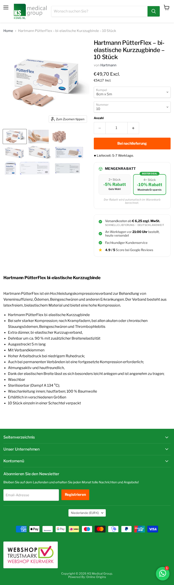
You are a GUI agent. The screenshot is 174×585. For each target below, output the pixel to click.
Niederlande (85, 513)
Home (8, 31)
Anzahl (99, 118)
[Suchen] (153, 11)
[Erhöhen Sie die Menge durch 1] (133, 128)
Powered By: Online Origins (87, 577)
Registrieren (75, 494)
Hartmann (108, 65)
